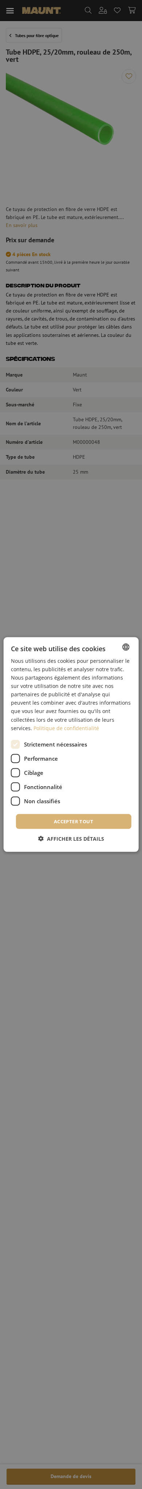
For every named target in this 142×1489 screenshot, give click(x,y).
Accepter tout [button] (73, 821)
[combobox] (125, 646)
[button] (71, 839)
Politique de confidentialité (66, 727)
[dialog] (71, 744)
